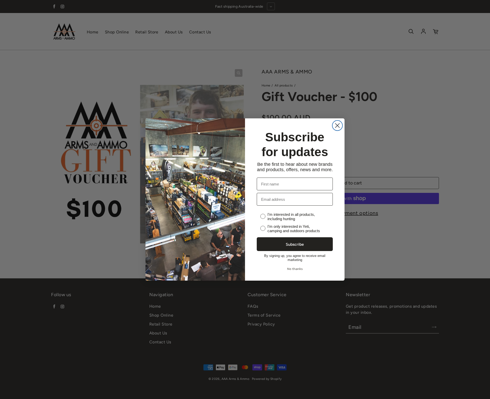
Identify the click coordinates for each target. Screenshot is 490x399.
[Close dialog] (337, 125)
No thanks (295, 268)
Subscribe (295, 244)
